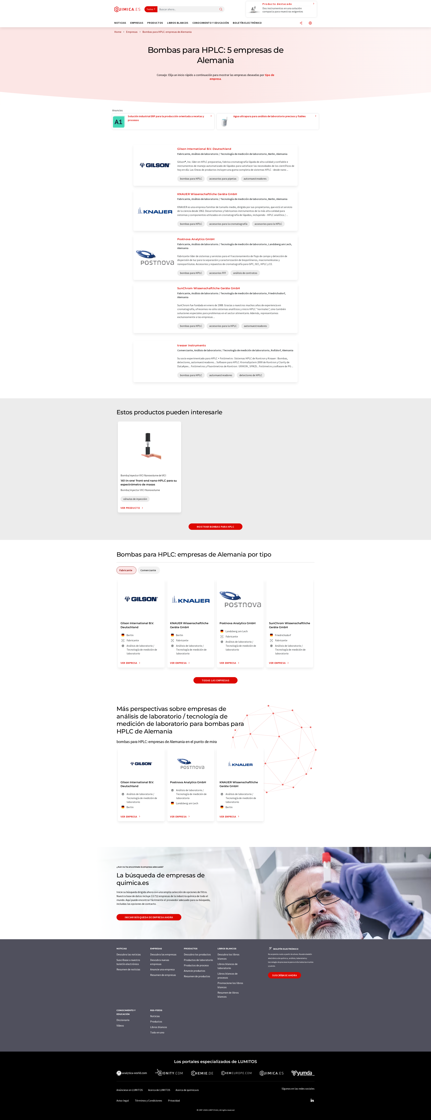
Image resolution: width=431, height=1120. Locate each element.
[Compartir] (301, 23)
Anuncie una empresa (162, 969)
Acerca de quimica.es (187, 1090)
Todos (150, 9)
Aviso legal (123, 1100)
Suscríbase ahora (284, 975)
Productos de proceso (196, 965)
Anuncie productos (194, 970)
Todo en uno (157, 1032)
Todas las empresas (215, 680)
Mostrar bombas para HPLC (215, 526)
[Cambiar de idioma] (310, 23)
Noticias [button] (120, 22)
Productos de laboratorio (198, 960)
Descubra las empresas (163, 954)
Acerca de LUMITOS (159, 1090)
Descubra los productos (197, 954)
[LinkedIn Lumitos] (312, 1100)
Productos (156, 1021)
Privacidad (174, 1100)
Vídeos (120, 1025)
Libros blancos (158, 1027)
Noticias (155, 1016)
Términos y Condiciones (148, 1100)
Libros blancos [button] (177, 22)
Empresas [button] (136, 22)
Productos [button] (155, 22)
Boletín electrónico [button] (247, 22)
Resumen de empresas (163, 975)
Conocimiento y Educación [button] (210, 22)
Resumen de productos (197, 976)
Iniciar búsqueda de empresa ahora (149, 917)
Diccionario (123, 1020)
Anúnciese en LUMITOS (130, 1090)
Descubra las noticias (129, 954)
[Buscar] (221, 9)
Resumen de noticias (128, 969)
